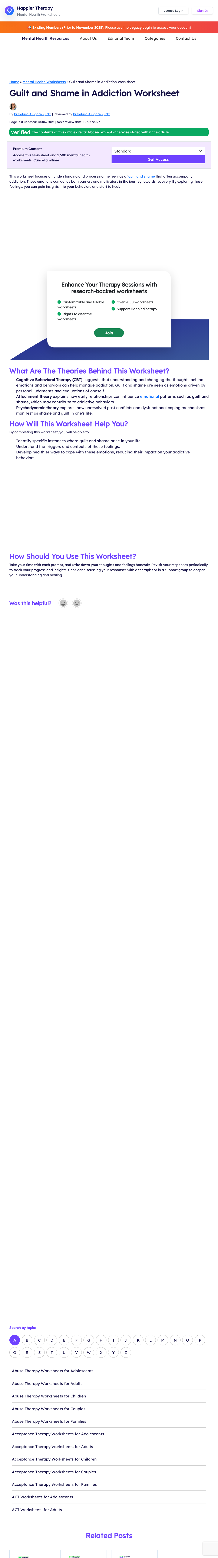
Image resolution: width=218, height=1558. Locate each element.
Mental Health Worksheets (44, 82)
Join (109, 332)
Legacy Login (173, 11)
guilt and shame (141, 176)
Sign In (202, 11)
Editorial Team (121, 38)
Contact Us (186, 38)
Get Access (158, 159)
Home (14, 82)
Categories (155, 38)
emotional (149, 396)
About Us (88, 38)
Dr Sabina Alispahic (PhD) (32, 114)
